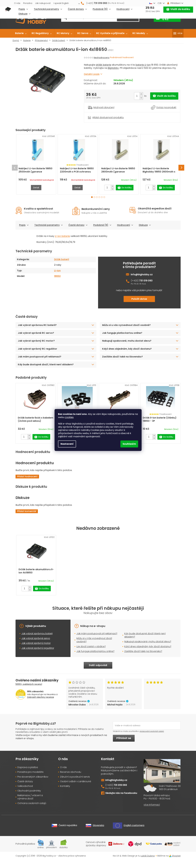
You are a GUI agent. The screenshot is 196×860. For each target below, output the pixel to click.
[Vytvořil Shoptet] (170, 855)
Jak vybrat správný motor (36, 643)
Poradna (27, 3)
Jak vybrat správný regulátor (37, 648)
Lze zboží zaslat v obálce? (91, 646)
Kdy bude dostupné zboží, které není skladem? (46, 364)
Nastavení (67, 444)
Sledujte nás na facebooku (121, 793)
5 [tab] (102, 197)
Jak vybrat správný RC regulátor (37, 348)
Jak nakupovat (43, 3)
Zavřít (99, 114)
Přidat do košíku (164, 96)
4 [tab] (99, 197)
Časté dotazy (76, 225)
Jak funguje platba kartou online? (122, 333)
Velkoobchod (25, 786)
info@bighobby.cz (142, 274)
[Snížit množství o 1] (141, 98)
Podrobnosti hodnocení (122, 57)
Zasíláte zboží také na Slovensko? (122, 356)
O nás (17, 3)
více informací (152, 804)
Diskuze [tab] (143, 225)
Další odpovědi (98, 665)
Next (181, 168)
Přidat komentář (26, 511)
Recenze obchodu (70, 772)
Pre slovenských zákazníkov (32, 776)
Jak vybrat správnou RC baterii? (37, 325)
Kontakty (65, 786)
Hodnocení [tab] (123, 225)
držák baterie (103, 64)
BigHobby (113, 68)
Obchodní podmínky (29, 790)
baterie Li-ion (143, 64)
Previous (15, 168)
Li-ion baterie (62, 236)
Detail (36, 187)
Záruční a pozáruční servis (75, 776)
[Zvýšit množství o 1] (141, 94)
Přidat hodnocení (27, 476)
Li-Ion (57, 270)
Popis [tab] (22, 225)
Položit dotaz (139, 299)
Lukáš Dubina (148, 855)
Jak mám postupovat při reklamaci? (39, 356)
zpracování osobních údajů (152, 731)
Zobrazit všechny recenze (40, 697)
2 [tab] (94, 197)
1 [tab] (92, 197)
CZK (160, 3)
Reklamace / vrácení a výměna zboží (30, 797)
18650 (57, 276)
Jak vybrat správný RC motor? (36, 340)
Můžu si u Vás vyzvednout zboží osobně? (94, 640)
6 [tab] (104, 197)
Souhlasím (129, 444)
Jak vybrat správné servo (35, 638)
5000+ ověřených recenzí (29, 684)
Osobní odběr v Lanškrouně (75, 781)
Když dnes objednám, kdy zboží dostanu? (127, 348)
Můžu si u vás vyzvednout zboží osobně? (126, 325)
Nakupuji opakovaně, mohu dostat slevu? (126, 340)
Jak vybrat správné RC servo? (36, 333)
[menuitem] (21, 33)
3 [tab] (97, 197)
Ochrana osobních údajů (31, 803)
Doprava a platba (27, 767)
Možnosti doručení (103, 107)
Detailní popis (92, 74)
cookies (69, 417)
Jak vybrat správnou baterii (37, 633)
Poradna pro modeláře (30, 772)
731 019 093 (145, 280)
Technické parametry (47, 225)
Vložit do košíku (180, 9)
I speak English (61, 3)
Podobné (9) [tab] (100, 225)
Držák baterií (61, 259)
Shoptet (176, 855)
